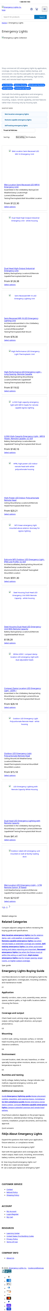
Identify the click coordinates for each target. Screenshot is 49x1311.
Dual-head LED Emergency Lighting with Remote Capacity (22, 802)
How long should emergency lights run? (20, 1141)
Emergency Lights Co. (18, 1247)
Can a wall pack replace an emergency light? (22, 1147)
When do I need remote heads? (16, 1144)
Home (4, 23)
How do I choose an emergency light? (19, 1126)
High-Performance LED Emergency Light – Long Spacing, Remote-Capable (23, 366)
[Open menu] (44, 9)
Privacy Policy (12, 1218)
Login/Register (13, 1193)
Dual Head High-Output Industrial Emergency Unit (19, 265)
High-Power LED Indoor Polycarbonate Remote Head (21, 488)
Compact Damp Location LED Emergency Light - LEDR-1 (22, 674)
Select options (10, 205)
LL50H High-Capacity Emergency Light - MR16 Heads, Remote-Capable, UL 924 (21, 429)
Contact (10, 1168)
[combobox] (24, 16)
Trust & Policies (10, 130)
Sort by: (7, 137)
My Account (11, 1190)
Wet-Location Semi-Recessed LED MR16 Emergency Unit (21, 184)
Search (42, 17)
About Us (10, 1237)
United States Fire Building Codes (20, 1215)
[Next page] (9, 886)
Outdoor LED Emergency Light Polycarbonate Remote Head (18, 737)
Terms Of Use (12, 1221)
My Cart (10, 1196)
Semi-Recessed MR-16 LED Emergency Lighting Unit (21, 313)
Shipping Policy (13, 1174)
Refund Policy (12, 1171)
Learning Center (13, 1212)
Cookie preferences (36, 1247)
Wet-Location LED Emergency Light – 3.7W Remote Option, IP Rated (23, 865)
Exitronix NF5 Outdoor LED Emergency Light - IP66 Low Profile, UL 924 (21, 548)
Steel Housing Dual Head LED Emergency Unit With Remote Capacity (22, 614)
